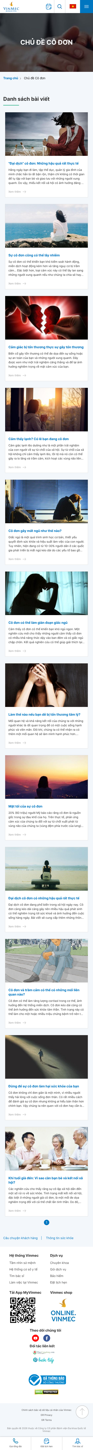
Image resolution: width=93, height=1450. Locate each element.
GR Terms (46, 1420)
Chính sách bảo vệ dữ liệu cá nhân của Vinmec (47, 1410)
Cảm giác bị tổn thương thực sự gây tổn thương (46, 347)
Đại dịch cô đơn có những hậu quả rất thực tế (43, 898)
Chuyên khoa (59, 1263)
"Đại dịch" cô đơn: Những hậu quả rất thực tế (43, 163)
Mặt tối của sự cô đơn (25, 806)
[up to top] (82, 1411)
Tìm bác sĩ (16, 1276)
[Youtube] (35, 1338)
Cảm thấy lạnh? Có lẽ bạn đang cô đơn (38, 439)
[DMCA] (46, 1391)
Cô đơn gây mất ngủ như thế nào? (35, 531)
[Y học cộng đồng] (44, 1352)
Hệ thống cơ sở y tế (23, 1269)
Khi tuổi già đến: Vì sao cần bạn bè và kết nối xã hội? (45, 1180)
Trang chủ (10, 78)
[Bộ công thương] (46, 1380)
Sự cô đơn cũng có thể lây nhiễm (34, 255)
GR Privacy (46, 1415)
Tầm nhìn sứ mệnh (22, 1263)
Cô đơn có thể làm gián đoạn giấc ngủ (37, 623)
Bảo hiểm (56, 1276)
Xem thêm (14, 191)
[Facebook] (46, 1338)
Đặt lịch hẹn (58, 1282)
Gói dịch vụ (58, 1269)
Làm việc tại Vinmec (23, 1282)
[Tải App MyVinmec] (22, 1310)
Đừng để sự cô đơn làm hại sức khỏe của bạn (43, 1086)
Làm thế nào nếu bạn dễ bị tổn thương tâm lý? (44, 714)
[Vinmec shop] (63, 1310)
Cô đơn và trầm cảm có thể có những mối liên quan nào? (43, 992)
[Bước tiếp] (44, 1360)
